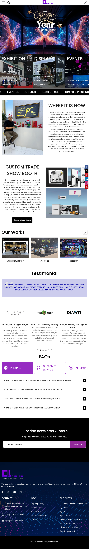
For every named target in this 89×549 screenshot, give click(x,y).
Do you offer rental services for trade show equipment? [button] (32, 398)
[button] (8, 2)
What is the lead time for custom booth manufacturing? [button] (32, 408)
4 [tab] (46, 350)
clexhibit (40, 542)
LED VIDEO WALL (9, 72)
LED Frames (39, 85)
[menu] (3, 2)
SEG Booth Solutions (12, 76)
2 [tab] (40, 350)
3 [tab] (43, 350)
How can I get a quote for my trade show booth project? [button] (33, 389)
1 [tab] (37, 350)
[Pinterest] (8, 492)
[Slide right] (85, 232)
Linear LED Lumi (41, 80)
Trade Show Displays (44, 76)
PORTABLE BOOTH (9, 80)
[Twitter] (20, 492)
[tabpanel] (15, 324)
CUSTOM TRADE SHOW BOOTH (22, 170)
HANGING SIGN (8, 85)
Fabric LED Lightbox (43, 72)
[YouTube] (14, 492)
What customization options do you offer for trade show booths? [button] (37, 380)
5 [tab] (48, 350)
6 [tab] (51, 350)
